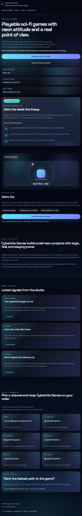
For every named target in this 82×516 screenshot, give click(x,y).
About (17, 10)
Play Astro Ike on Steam (41, 56)
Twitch (25, 511)
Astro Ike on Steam (38, 489)
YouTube (33, 511)
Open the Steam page (12, 123)
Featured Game (7, 10)
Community (31, 10)
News (23, 10)
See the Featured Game (41, 63)
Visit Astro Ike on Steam (41, 216)
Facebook (17, 511)
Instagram (8, 511)
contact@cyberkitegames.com (16, 489)
